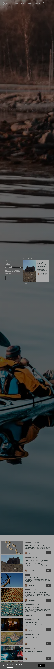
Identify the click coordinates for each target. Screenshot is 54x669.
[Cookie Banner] (27, 665)
